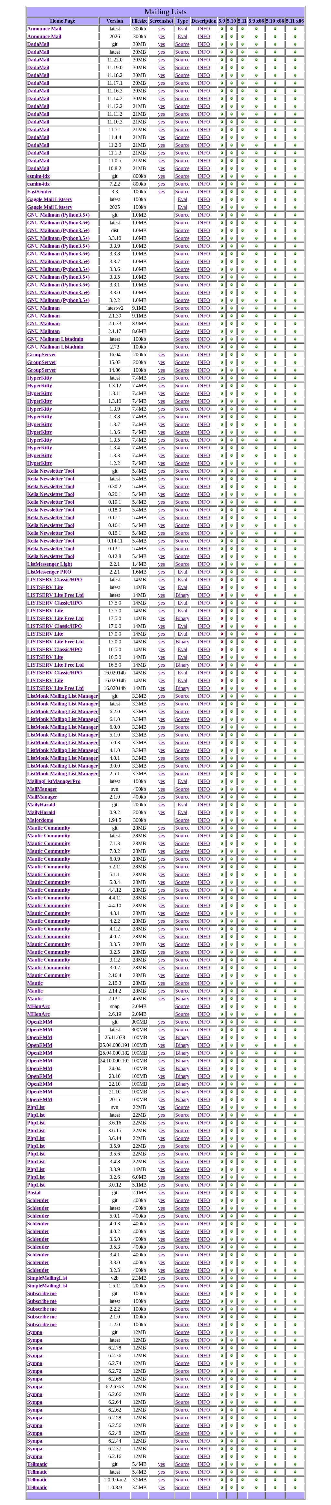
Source (182, 44)
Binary (182, 595)
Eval (182, 28)
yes (161, 28)
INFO (204, 28)
